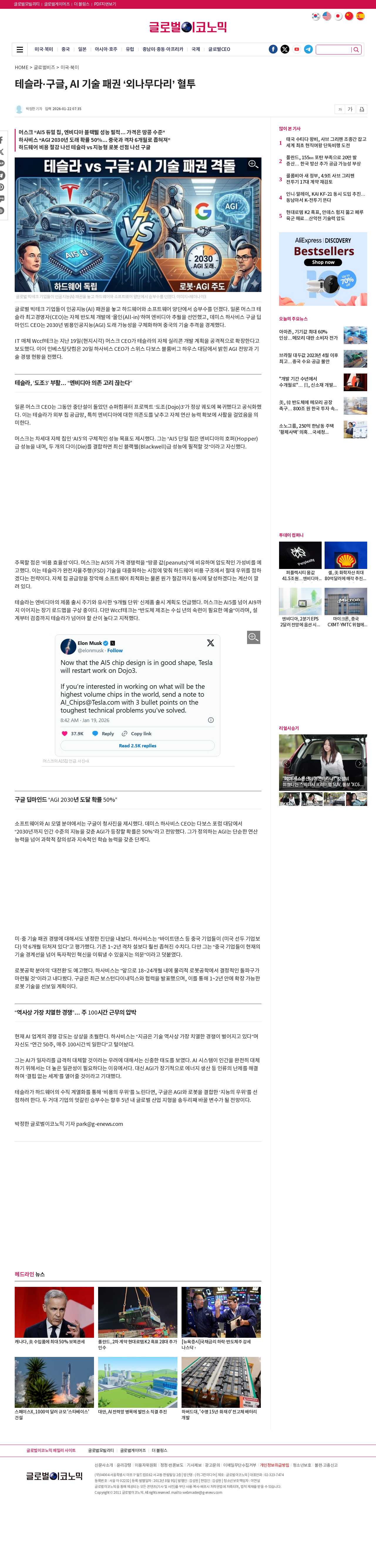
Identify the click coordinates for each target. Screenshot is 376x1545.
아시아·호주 (106, 49)
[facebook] (273, 49)
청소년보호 (302, 1465)
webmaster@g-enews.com (202, 1493)
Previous (286, 763)
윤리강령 (124, 1465)
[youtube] (296, 49)
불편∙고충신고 (326, 1465)
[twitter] (285, 49)
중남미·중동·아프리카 (163, 49)
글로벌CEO (219, 49)
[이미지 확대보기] (253, 164)
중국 (65, 49)
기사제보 (194, 1465)
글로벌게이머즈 (57, 4)
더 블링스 (82, 4)
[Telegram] (308, 49)
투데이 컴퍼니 (291, 535)
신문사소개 (104, 1465)
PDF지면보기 (105, 4)
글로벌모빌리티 (27, 4)
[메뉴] (19, 49)
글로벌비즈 (44, 67)
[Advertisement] (138, 501)
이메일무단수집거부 (239, 1465)
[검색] (356, 49)
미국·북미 (44, 49)
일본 (82, 49)
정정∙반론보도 (172, 1465)
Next (359, 763)
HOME (21, 67)
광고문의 (212, 1465)
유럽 (130, 49)
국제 (196, 49)
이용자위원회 (146, 1465)
